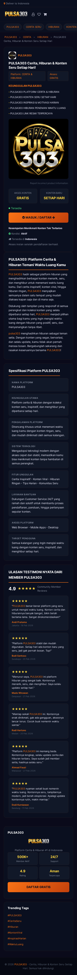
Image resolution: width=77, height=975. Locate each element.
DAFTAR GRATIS (38, 887)
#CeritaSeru (14, 920)
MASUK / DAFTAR (38, 217)
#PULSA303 (14, 915)
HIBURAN (53, 26)
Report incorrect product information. (49, 183)
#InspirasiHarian (17, 938)
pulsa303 (14, 333)
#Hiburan (13, 926)
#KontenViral (15, 932)
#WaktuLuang (15, 944)
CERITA (27, 36)
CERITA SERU (33, 26)
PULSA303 (13, 26)
